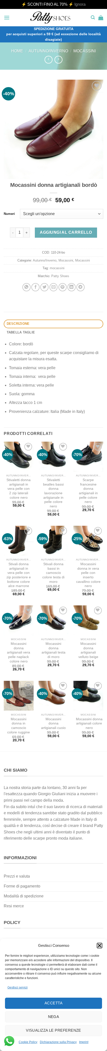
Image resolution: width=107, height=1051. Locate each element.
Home (17, 51)
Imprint (83, 1042)
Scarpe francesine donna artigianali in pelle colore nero (88, 491)
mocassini (57, 268)
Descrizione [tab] (18, 324)
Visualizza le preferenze (53, 1030)
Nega (53, 1017)
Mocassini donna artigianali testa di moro (53, 650)
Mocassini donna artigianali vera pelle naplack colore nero (18, 652)
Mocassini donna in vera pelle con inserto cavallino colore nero (88, 575)
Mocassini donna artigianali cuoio (53, 723)
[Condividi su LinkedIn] (71, 287)
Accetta (53, 1003)
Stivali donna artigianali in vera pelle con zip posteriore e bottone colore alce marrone (18, 575)
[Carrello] (100, 17)
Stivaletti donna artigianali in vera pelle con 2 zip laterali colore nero (18, 488)
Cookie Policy (28, 1042)
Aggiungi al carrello (66, 232)
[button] (99, 945)
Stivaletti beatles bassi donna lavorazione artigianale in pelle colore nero (53, 493)
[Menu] (7, 17)
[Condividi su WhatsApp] (26, 287)
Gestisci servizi (17, 987)
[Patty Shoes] (50, 17)
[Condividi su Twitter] (44, 287)
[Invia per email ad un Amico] (54, 287)
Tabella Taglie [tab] (21, 332)
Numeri (9, 214)
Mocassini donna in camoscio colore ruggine (18, 725)
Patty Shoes (60, 276)
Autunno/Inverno (48, 51)
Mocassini (84, 51)
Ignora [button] (80, 4)
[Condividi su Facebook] (35, 287)
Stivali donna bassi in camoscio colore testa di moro (53, 573)
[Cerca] (93, 17)
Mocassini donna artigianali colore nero (89, 723)
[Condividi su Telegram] (80, 287)
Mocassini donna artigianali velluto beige (88, 650)
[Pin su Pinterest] (62, 287)
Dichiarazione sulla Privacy (58, 1042)
